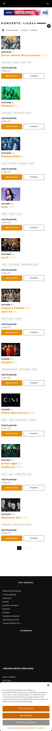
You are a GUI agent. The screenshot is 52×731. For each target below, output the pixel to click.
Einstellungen (26, 722)
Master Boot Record (17, 412)
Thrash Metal (21, 419)
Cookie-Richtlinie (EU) (11, 623)
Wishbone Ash (14, 517)
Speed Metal (26, 264)
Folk (30, 474)
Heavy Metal (14, 264)
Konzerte (6, 609)
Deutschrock (25, 369)
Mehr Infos (12, 76)
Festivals (6, 613)
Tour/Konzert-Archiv (11, 620)
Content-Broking (9, 595)
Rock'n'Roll (7, 62)
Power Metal (21, 474)
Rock (30, 62)
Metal (4, 163)
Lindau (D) (5, 71)
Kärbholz (9, 105)
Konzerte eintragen (10, 605)
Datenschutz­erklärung (28, 728)
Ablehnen (26, 715)
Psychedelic (7, 524)
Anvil (8, 257)
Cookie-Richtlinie (13, 728)
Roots (23, 62)
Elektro (32, 419)
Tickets (34, 76)
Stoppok (9, 362)
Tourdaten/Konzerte (11, 616)
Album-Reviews (9, 677)
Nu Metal (13, 163)
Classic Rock (19, 524)
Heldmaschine (13, 156)
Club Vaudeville (9, 68)
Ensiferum (11, 467)
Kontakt (6, 602)
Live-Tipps (7, 680)
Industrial (23, 163)
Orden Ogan (11, 463)
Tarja (7, 206)
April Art (9, 311)
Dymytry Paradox (15, 307)
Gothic (12, 214)
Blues (16, 62)
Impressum (41, 728)
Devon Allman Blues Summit (24, 55)
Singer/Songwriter (9, 369)
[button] (48, 685)
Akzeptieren (26, 709)
